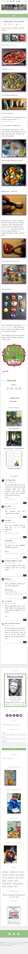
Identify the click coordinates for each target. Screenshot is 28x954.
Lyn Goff (8, 506)
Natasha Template (20, 942)
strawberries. (12, 45)
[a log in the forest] (14, 419)
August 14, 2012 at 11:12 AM (10, 581)
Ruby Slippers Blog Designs (14, 594)
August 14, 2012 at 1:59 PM (10, 603)
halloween (22, 874)
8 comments (19, 24)
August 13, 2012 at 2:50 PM (10, 522)
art (17, 872)
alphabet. (10, 69)
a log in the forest (14, 428)
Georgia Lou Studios (5, 943)
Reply (25, 516)
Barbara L (8, 579)
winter (15, 886)
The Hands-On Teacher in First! (15, 553)
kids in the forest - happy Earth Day (14, 448)
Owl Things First (10, 480)
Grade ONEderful (11, 592)
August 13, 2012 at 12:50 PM (10, 482)
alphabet (13, 872)
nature (9, 380)
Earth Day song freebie (14, 468)
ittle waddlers (6, 229)
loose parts (11, 877)
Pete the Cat (6, 872)
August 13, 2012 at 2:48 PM (10, 508)
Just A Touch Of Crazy (12, 623)
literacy (4, 877)
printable (10, 880)
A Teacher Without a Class (13, 561)
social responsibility (18, 883)
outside (4, 880)
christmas (5, 874)
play (14, 380)
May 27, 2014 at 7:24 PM (9, 625)
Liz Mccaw (8, 601)
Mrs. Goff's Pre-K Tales (12, 533)
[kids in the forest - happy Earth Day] (14, 439)
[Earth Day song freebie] (14, 459)
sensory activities (7, 883)
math (17, 877)
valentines (9, 886)
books (21, 872)
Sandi (7, 24)
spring (4, 886)
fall (17, 874)
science (16, 880)
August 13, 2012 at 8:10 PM (10, 563)
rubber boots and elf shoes (9, 942)
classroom (11, 874)
